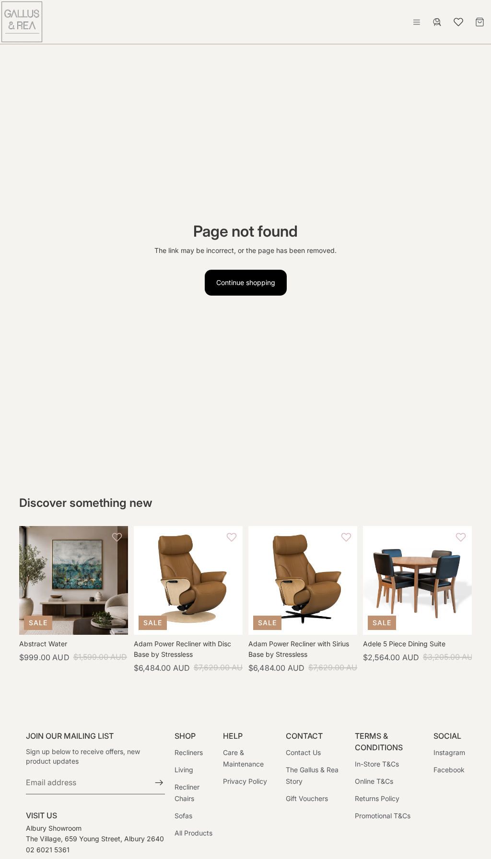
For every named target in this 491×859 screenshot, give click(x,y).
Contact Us (303, 752)
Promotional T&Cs (382, 816)
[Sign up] (159, 783)
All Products (193, 833)
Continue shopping (245, 282)
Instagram (449, 752)
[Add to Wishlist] (118, 537)
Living (184, 770)
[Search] (437, 22)
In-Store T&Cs (377, 764)
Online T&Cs (374, 781)
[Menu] (417, 22)
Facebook (449, 770)
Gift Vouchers (307, 798)
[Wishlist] (458, 20)
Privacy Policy (245, 781)
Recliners (189, 752)
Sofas (183, 816)
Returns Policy (377, 798)
